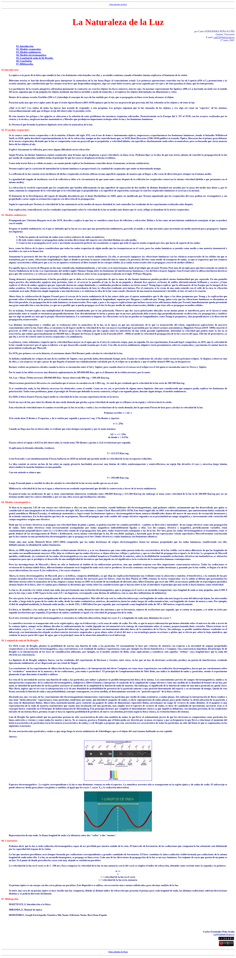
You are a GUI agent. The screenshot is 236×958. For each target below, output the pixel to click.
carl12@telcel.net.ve (224, 37)
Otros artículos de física (118, 4)
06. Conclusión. (24, 61)
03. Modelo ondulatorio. (28, 52)
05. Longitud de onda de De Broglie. (34, 58)
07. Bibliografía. (24, 63)
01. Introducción (24, 46)
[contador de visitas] (226, 939)
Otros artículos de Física (118, 952)
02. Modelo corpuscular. (28, 49)
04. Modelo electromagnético (31, 55)
